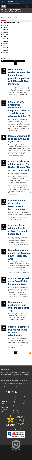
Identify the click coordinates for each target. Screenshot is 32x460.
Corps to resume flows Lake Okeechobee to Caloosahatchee (17, 205)
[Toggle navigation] (29, 6)
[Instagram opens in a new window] (6, 392)
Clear (8, 59)
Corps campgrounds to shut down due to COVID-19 (19, 139)
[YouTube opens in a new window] (16, 392)
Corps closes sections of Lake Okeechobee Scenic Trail (18, 306)
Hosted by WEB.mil (15, 429)
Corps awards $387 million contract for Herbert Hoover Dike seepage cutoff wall (19, 166)
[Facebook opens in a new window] (2, 392)
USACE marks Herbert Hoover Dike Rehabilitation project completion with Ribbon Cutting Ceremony (19, 76)
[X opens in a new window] (13, 392)
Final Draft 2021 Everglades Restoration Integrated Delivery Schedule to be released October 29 (19, 109)
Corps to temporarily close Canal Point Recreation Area (19, 281)
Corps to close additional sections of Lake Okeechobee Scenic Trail (19, 229)
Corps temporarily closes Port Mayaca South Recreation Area (19, 254)
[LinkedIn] (9, 392)
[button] (14, 3)
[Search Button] (26, 6)
